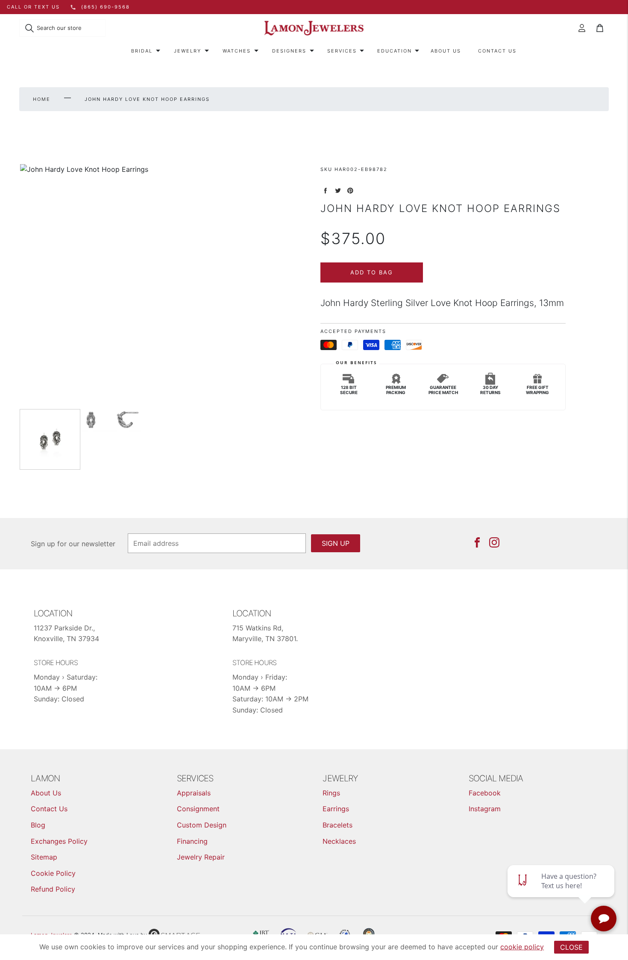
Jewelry (187, 51)
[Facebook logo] (477, 542)
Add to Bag (371, 272)
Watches (237, 51)
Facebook (485, 793)
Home (41, 99)
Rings (331, 793)
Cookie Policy (53, 873)
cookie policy (522, 946)
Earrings (336, 808)
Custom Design (201, 825)
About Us (446, 51)
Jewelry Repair (201, 857)
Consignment (198, 808)
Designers (289, 51)
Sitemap (44, 857)
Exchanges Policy (59, 841)
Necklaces (339, 841)
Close (571, 947)
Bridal (142, 51)
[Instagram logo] (494, 542)
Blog (38, 825)
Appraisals (194, 793)
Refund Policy (53, 889)
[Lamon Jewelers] (314, 28)
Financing (192, 841)
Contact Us (497, 51)
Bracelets (337, 825)
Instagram (485, 808)
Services (342, 51)
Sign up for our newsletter (73, 543)
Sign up (335, 543)
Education (394, 51)
